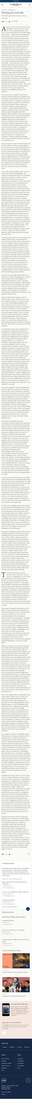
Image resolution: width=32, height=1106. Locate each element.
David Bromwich (8, 16)
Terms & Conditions (6, 1092)
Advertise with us (5, 1065)
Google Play (19, 1012)
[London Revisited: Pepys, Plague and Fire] (16, 960)
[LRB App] (6, 1010)
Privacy (3, 1094)
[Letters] (28, 854)
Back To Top (28, 1080)
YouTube (19, 1047)
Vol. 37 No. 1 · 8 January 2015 (8, 10)
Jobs (2, 1070)
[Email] (9, 21)
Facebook (26, 1047)
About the (5, 1058)
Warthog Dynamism (8, 900)
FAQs (18, 1068)
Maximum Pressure (8, 920)
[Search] (30, 5)
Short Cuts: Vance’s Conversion (13, 930)
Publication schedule (6, 1063)
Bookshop (4, 1068)
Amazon (19, 1013)
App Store (18, 1010)
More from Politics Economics (14, 917)
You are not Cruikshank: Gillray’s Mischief (15, 892)
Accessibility (20, 1065)
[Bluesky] (2, 21)
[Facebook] (6, 21)
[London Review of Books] (3, 1080)
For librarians (20, 1063)
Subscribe (15, 1)
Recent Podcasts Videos (11, 951)
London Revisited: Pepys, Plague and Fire (15, 972)
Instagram (11, 1047)
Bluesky (5, 1047)
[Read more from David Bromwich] (28, 909)
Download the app (19, 1004)
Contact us (20, 1058)
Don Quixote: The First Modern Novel (14, 996)
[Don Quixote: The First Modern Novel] (16, 984)
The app (20, 1061)
